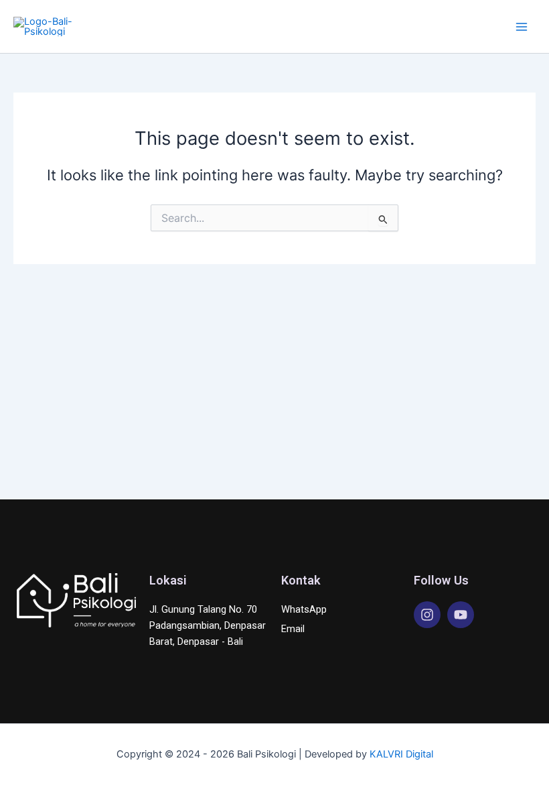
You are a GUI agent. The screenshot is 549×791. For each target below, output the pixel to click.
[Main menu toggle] (521, 27)
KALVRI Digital (401, 754)
